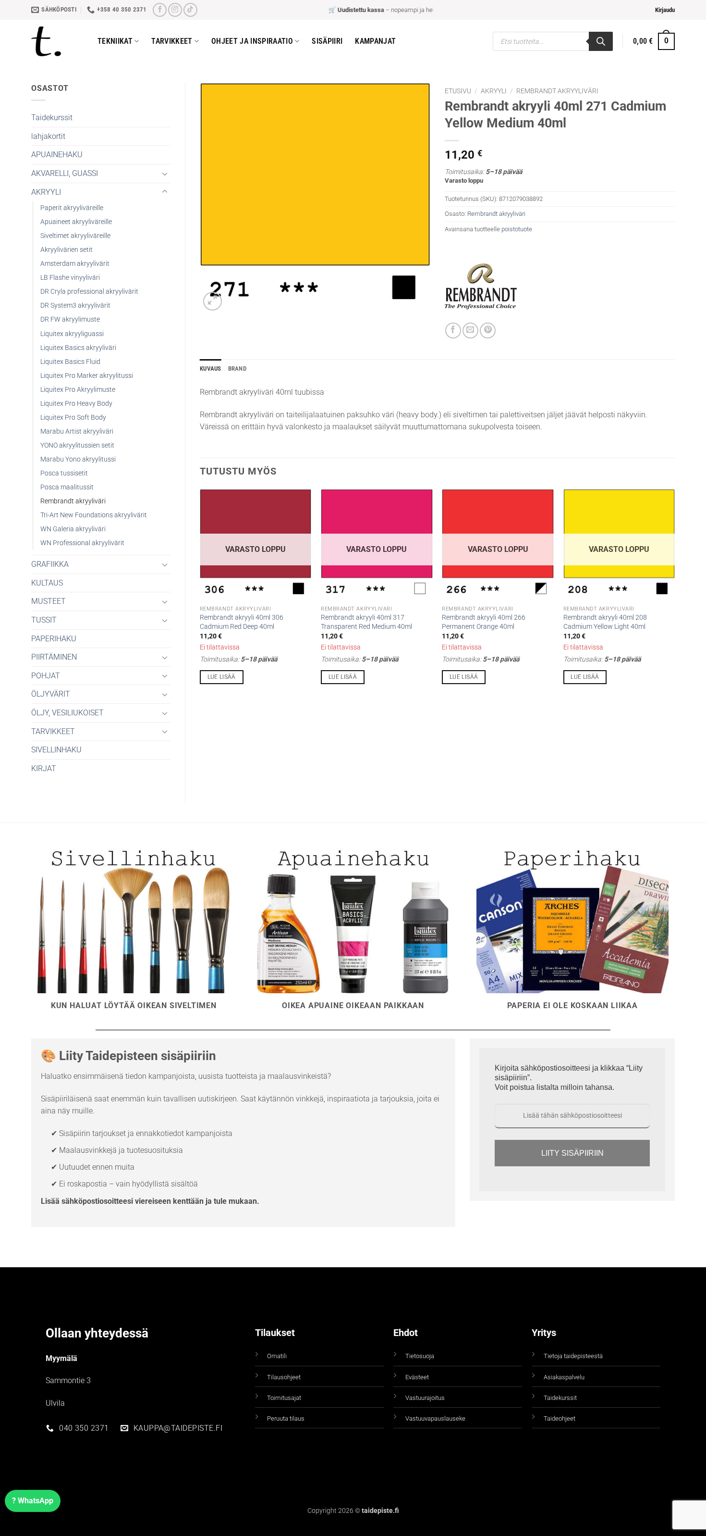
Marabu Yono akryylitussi (78, 459)
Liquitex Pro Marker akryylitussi (86, 376)
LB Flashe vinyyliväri (70, 278)
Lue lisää (221, 677)
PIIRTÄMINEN (54, 657)
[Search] (601, 41)
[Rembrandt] (481, 286)
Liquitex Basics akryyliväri (78, 348)
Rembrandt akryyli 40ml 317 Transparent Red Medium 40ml (366, 622)
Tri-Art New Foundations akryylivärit (93, 515)
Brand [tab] (237, 368)
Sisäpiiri (327, 41)
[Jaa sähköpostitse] (470, 330)
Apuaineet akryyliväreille (76, 222)
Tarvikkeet (171, 41)
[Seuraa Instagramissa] (175, 10)
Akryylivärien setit (66, 250)
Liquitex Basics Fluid (70, 362)
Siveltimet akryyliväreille (75, 236)
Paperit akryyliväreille (71, 208)
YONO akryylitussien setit (77, 445)
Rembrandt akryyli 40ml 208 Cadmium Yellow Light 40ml (605, 622)
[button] (665, 10)
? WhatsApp (32, 1500)
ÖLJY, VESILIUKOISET (67, 712)
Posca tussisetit (64, 473)
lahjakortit (48, 136)
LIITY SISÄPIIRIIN (572, 1153)
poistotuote (516, 229)
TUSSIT (44, 619)
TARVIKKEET (53, 731)
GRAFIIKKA (50, 564)
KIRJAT (43, 768)
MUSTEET (48, 601)
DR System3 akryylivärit (75, 305)
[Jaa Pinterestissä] (488, 330)
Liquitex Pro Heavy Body (76, 404)
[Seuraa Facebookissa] (160, 10)
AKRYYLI (46, 192)
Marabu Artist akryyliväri (76, 431)
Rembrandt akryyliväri (73, 501)
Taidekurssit (52, 117)
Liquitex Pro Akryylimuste (77, 390)
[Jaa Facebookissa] (453, 330)
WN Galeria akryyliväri (73, 529)
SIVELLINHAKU (56, 749)
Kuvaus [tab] (210, 368)
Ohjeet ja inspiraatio (252, 41)
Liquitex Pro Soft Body (73, 417)
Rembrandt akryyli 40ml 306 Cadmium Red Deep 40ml (241, 622)
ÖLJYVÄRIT (50, 694)
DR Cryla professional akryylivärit (89, 291)
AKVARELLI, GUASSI (64, 173)
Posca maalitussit (67, 487)
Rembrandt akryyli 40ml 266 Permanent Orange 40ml (483, 622)
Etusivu (458, 91)
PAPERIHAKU (53, 638)
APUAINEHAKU (57, 154)
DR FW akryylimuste (70, 319)
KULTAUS (47, 582)
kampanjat (375, 41)
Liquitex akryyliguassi (72, 334)
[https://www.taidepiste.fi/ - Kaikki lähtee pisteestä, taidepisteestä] (57, 41)
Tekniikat (115, 41)
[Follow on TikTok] (190, 10)
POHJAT (45, 675)
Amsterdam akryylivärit (75, 264)
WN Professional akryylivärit (82, 543)
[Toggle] (164, 173)
